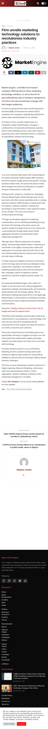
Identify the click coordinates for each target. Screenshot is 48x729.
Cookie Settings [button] (9, 724)
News (4, 595)
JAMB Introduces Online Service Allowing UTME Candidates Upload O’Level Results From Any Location (29, 676)
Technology (5, 654)
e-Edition (5, 664)
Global (4, 644)
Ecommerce (5, 614)
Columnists (5, 635)
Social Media (6, 660)
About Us (5, 704)
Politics (4, 609)
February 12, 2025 (29, 48)
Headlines (5, 600)
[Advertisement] (24, 12)
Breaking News (6, 597)
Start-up (4, 620)
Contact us (6, 701)
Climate (4, 646)
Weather (4, 657)
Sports (4, 627)
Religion (4, 632)
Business (10, 26)
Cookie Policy (7, 695)
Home (3, 26)
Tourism (4, 652)
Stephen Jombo (14, 48)
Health (4, 605)
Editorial (4, 640)
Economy (5, 617)
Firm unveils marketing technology (19, 389)
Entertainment (7, 624)
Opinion (5, 630)
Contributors (6, 637)
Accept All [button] (21, 724)
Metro (3, 602)
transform (6, 101)
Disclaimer (6, 698)
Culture (4, 649)
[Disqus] (24, 515)
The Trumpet (12, 382)
